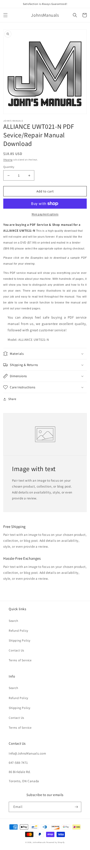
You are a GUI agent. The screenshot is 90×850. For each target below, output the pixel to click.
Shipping (7, 159)
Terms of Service (20, 660)
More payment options (45, 214)
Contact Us (16, 650)
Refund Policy (18, 631)
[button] (5, 15)
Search (13, 621)
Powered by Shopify (55, 842)
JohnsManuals (39, 842)
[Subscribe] (76, 807)
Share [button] (12, 399)
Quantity (8, 167)
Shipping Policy (19, 640)
